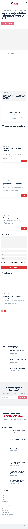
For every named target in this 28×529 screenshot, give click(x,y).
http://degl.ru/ (14, 114)
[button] (26, 3)
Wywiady (3, 518)
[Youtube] (9, 423)
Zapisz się (22, 397)
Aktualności (6, 10)
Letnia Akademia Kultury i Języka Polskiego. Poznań (20, 95)
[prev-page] (2, 311)
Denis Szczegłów (9, 53)
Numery (3, 503)
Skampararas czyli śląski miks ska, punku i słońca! (17, 480)
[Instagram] (4, 423)
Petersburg (22, 10)
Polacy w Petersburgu (7, 514)
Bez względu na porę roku (12, 218)
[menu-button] (2, 3)
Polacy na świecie (6, 512)
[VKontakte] (7, 423)
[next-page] (5, 311)
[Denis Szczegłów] (2, 53)
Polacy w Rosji (5, 516)
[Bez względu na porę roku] (14, 205)
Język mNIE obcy (5, 495)
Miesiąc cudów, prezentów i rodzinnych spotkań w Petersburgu (18, 472)
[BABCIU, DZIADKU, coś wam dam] (14, 171)
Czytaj (23, 160)
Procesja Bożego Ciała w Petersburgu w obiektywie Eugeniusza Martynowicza (8, 96)
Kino (2, 497)
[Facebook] (2, 423)
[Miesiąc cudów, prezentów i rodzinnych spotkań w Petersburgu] (5, 474)
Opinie (3, 508)
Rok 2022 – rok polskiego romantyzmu (12, 149)
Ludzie (14, 10)
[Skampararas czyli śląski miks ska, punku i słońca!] (5, 483)
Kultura (3, 499)
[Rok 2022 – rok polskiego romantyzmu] (14, 136)
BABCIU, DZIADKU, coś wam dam (18, 360)
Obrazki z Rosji (5, 505)
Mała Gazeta (4, 501)
